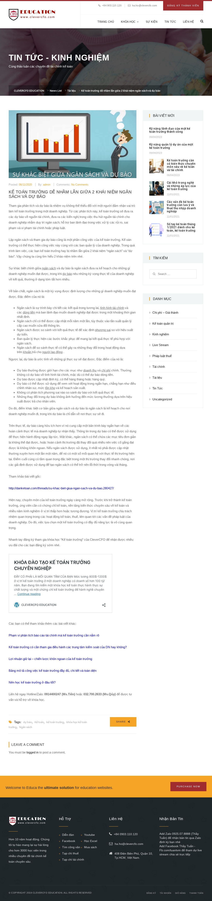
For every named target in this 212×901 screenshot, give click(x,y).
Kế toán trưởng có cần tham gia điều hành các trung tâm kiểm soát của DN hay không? (68, 647)
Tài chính (158, 366)
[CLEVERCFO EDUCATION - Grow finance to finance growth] (32, 14)
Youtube (89, 834)
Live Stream (160, 345)
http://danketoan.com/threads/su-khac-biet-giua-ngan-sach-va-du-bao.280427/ (61, 488)
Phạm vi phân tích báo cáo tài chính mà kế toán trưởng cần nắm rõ (54, 635)
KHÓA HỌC (128, 21)
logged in (32, 752)
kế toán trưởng (55, 722)
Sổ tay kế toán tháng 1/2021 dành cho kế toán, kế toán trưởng (181, 227)
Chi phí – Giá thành (165, 312)
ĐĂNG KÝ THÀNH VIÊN (183, 5)
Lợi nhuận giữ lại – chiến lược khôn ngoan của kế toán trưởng (50, 659)
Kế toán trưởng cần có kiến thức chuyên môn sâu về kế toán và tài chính (181, 165)
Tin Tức (157, 388)
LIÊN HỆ (188, 21)
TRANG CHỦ (106, 21)
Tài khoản (165, 893)
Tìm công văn (71, 847)
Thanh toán (196, 893)
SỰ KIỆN (152, 21)
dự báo (27, 722)
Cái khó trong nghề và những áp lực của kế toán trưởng (181, 186)
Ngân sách (25, 727)
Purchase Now (188, 786)
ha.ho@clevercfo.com (144, 5)
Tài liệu (157, 377)
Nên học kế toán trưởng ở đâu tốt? (32, 682)
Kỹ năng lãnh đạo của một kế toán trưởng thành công (169, 130)
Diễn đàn (68, 834)
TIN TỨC (170, 21)
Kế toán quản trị (162, 323)
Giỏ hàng (180, 893)
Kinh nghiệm (160, 334)
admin (46, 184)
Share (121, 721)
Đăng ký (151, 893)
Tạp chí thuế (70, 853)
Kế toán (39, 722)
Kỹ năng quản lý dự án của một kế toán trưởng (171, 146)
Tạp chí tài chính (73, 859)
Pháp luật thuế (162, 356)
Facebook (68, 841)
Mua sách (90, 847)
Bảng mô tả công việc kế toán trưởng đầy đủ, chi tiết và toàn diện (52, 670)
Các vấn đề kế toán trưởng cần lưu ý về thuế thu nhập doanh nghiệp (181, 206)
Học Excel (90, 841)
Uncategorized (162, 399)
